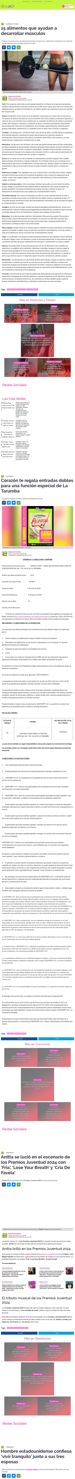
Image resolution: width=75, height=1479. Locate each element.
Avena (35, 289)
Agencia (10, 1328)
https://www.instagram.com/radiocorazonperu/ (31, 616)
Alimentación (11, 289)
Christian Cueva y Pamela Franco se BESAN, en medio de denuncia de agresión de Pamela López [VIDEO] (22, 424)
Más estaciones (48, 1)
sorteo (23, 1033)
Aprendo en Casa (26, 1)
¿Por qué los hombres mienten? (21, 1407)
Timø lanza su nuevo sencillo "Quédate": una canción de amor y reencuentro (54, 1407)
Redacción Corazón (14, 96)
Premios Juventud (19, 1328)
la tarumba (11, 1033)
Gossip (54, 306)
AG (27, 1328)
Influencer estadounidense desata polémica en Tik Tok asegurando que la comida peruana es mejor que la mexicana (54, 314)
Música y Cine (43, 1282)
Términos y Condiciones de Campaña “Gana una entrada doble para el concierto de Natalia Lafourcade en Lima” (54, 1112)
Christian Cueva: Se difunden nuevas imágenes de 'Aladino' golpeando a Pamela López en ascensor (23, 445)
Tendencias (10, 1152)
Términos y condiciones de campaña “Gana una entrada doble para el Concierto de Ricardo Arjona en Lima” (54, 1058)
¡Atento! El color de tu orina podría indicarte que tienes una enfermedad (21, 368)
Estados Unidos (32, 1469)
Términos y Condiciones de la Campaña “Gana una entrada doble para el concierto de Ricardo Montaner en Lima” (37, 1085)
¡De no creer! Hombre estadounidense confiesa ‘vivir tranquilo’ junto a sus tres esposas (54, 1352)
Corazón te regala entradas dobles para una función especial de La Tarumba (21, 1352)
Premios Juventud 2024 (50, 1254)
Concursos (10, 476)
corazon (17, 1033)
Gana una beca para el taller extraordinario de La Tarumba (21, 1058)
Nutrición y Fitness (12, 24)
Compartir (20, 294)
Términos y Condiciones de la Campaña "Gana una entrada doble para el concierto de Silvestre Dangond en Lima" (21, 1112)
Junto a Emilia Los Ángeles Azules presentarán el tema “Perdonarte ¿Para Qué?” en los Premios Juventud (51, 1286)
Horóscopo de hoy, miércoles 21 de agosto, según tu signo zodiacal (23, 434)
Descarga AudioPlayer (37, 1)
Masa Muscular (21, 289)
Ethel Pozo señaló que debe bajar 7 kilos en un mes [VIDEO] (21, 314)
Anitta (27, 1257)
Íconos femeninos (7, 1268)
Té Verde (29, 289)
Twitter (57, 294)
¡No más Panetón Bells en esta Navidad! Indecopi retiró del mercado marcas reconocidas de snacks (54, 368)
